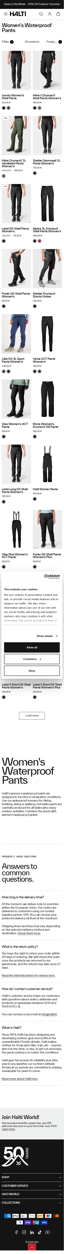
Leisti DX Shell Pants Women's (15, 230)
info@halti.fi (49, 1014)
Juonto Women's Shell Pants (13, 97)
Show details (45, 636)
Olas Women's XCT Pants (15, 425)
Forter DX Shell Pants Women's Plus (47, 556)
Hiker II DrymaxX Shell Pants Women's (47, 97)
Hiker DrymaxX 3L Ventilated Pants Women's (14, 163)
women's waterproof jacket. (20, 814)
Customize (30, 658)
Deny (32, 670)
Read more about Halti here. (20, 1078)
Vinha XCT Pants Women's (44, 360)
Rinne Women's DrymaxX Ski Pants (45, 425)
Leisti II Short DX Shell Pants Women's (16, 686)
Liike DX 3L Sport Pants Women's (13, 360)
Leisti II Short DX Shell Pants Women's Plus (47, 686)
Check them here (29, 933)
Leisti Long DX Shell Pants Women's (15, 491)
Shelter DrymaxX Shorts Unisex (44, 295)
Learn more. (8, 1129)
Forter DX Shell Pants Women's (16, 295)
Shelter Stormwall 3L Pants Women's (46, 162)
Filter (5, 41)
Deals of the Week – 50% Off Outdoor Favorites (32, 4)
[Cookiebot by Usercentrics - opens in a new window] (45, 576)
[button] (5, 14)
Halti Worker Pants (45, 489)
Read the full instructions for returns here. (28, 975)
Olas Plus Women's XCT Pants (15, 556)
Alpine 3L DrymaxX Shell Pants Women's (47, 230)
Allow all (32, 647)
